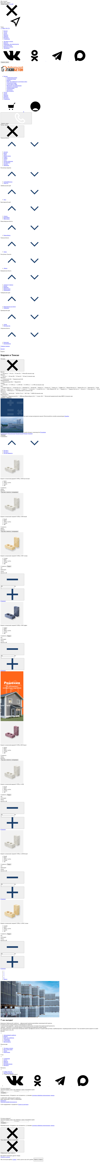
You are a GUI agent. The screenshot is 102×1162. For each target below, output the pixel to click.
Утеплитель (10, 89)
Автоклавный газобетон (10, 1035)
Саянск (5, 157)
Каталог (6, 31)
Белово (5, 286)
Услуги (5, 32)
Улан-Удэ (6, 183)
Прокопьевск (7, 290)
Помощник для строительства (11, 44)
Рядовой (25, 433)
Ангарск (6, 152)
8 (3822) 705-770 (8, 1071)
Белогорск (6, 342)
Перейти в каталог (5, 1157)
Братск (5, 153)
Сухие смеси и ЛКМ (12, 84)
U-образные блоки (11, 79)
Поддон (9, 566)
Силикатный (4, 433)
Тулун (5, 160)
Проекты (6, 35)
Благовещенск (7, 343)
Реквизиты (3, 1100)
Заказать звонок (5, 62)
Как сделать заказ (8, 1049)
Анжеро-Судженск (8, 284)
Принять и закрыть (38, 1159)
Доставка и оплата (8, 41)
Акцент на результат (23, 1104)
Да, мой (11, 4)
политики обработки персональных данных (43, 1095)
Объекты (6, 36)
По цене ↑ (6, 451)
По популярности (8, 453)
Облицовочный (11, 433)
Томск (5, 154)
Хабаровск (6, 308)
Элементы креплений (12, 87)
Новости (6, 42)
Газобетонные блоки (12, 77)
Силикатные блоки (11, 83)
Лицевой (30, 433)
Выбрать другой (4, 4)
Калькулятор (7, 1052)
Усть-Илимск (7, 162)
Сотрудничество (8, 45)
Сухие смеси (7, 1040)
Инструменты (10, 91)
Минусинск (7, 218)
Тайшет (5, 158)
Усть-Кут (6, 164)
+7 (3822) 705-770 (5, 28)
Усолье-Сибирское (8, 161)
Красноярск (7, 217)
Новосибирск (7, 235)
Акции (5, 33)
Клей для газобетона (9, 1037)
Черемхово (6, 165)
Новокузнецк (7, 288)
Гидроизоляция (10, 88)
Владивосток (7, 325)
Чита (5, 199)
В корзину (3, 601)
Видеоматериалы (8, 1064)
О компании (7, 39)
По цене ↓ (6, 450)
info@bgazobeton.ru (8, 1073)
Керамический (19, 433)
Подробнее (43, 432)
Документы (6, 48)
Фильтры (3, 435)
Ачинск (6, 216)
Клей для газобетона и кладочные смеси (17, 81)
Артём (5, 324)
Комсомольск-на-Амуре (10, 306)
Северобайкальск (8, 181)
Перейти (67, 416)
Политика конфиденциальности (9, 1102)
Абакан (5, 268)
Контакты (6, 37)
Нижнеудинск (7, 156)
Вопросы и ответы (8, 46)
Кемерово (6, 287)
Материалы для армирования (14, 85)
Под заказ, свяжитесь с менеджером (9, 492)
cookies (14, 1159)
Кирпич (9, 80)
